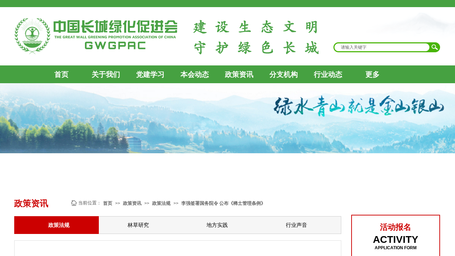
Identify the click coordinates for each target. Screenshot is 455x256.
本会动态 (195, 74)
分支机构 (283, 74)
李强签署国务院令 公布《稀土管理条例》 (223, 203)
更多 (372, 74)
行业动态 (328, 74)
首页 (61, 74)
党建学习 (150, 74)
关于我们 (106, 74)
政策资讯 (239, 74)
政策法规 (161, 203)
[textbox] (382, 47)
